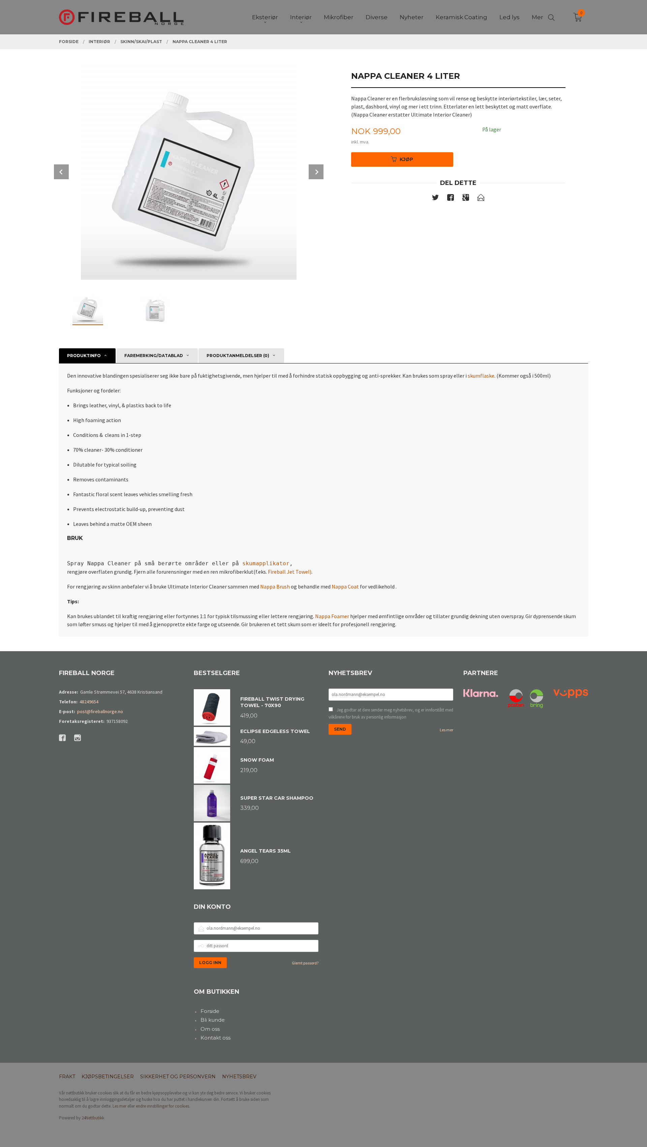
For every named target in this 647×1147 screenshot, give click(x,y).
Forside (210, 1011)
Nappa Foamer (332, 616)
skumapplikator (265, 563)
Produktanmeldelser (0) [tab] (238, 355)
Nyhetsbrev (239, 1077)
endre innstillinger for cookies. (163, 1106)
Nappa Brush (275, 586)
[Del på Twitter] (435, 199)
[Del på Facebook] (450, 199)
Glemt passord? (305, 962)
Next (316, 171)
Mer (537, 17)
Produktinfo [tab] (84, 355)
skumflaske (481, 375)
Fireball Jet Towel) (289, 571)
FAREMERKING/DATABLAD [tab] (153, 355)
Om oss (210, 1029)
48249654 (89, 702)
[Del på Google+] (466, 199)
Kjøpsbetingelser (108, 1077)
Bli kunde (213, 1020)
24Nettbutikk (93, 1118)
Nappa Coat (345, 586)
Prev (61, 171)
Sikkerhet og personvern (178, 1077)
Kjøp (406, 159)
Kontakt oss (215, 1037)
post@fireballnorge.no (100, 711)
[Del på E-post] (481, 199)
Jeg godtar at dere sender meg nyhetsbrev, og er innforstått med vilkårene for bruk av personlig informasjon (391, 713)
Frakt (67, 1077)
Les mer (446, 729)
